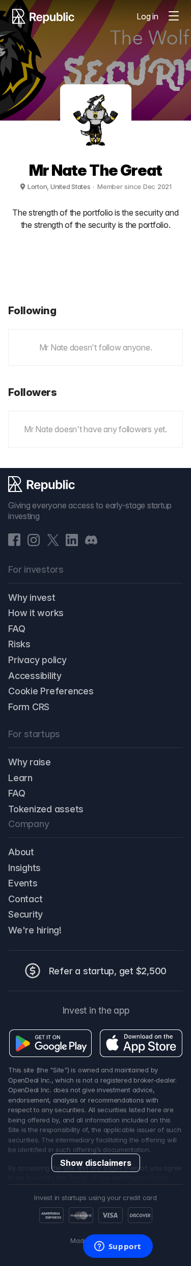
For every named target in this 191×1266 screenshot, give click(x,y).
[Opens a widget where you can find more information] (118, 1247)
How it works (36, 612)
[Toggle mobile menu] (174, 16)
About (21, 852)
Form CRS (28, 706)
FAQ (16, 628)
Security (25, 914)
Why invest (32, 597)
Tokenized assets (46, 809)
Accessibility (35, 675)
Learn (20, 777)
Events (23, 883)
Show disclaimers (95, 1163)
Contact (25, 899)
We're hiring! (35, 930)
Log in (147, 16)
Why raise (29, 762)
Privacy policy (37, 659)
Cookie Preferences (51, 691)
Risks (19, 644)
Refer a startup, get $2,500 (108, 971)
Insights (24, 867)
